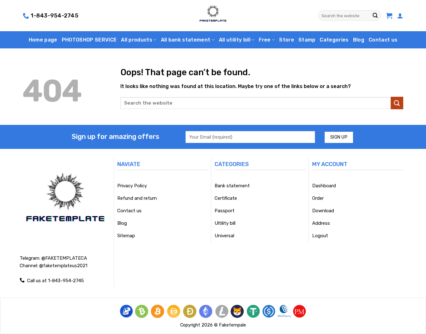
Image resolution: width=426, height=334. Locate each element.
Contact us (383, 40)
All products (136, 40)
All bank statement (186, 40)
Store (286, 40)
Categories (334, 40)
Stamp (307, 40)
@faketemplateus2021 (63, 265)
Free (264, 40)
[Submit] (375, 15)
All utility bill (234, 40)
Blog (358, 40)
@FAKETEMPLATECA (64, 258)
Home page (43, 40)
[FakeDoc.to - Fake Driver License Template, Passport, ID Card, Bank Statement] (213, 15)
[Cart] (389, 15)
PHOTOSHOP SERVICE (89, 40)
